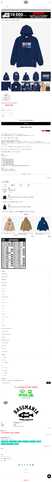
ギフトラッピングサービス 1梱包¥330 (7, 114)
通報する (48, 177)
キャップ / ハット (5, 302)
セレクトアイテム (5, 317)
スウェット (4, 291)
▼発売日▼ (4, 279)
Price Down (4, 348)
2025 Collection (5, 276)
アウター (3, 288)
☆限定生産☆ (4, 285)
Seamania (3, 325)
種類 (2, 108)
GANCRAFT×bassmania (6, 334)
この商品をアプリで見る (26, 174)
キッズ (3, 322)
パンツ (3, 299)
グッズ (3, 308)
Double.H (3, 337)
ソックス (3, 311)
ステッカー (4, 305)
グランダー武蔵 (4, 342)
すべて (5, 185)
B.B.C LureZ (4, 345)
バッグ (3, 319)
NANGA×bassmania (5, 340)
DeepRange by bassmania (7, 328)
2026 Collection (5, 273)
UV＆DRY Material (5, 296)
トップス (3, 294)
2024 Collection (5, 351)
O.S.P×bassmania (5, 331)
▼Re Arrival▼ (4, 282)
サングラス (4, 314)
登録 (48, 382)
